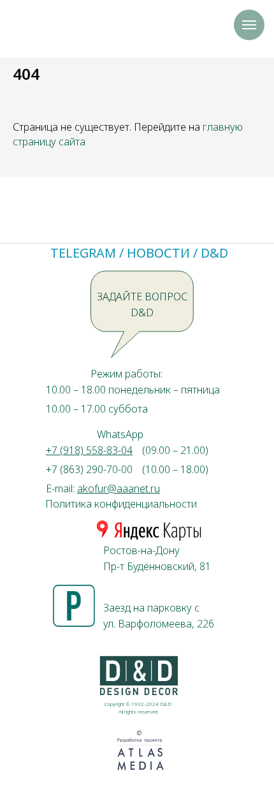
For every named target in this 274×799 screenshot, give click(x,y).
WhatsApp (120, 434)
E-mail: (103, 488)
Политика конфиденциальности (121, 504)
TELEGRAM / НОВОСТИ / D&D (139, 252)
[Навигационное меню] (249, 24)
